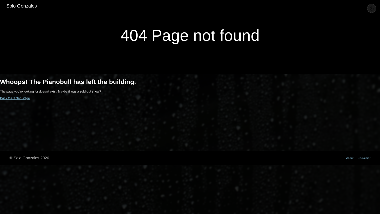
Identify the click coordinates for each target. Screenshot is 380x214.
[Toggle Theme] (371, 8)
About (349, 158)
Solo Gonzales (21, 6)
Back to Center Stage (15, 98)
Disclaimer (363, 158)
